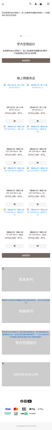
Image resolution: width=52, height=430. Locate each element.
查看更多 (26, 60)
